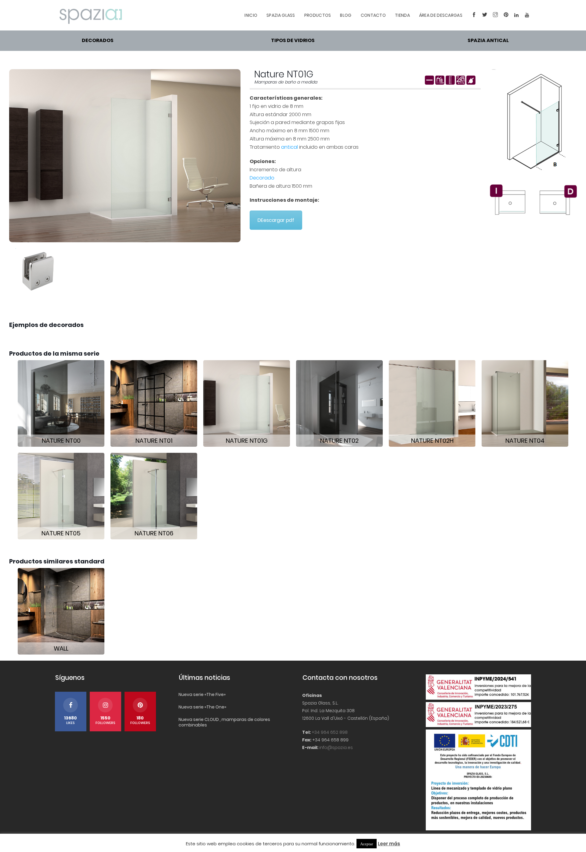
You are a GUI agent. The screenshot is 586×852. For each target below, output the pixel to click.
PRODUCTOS (317, 15)
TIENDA (402, 15)
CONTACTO (373, 15)
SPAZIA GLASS (280, 15)
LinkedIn (515, 15)
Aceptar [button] (366, 844)
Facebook (472, 15)
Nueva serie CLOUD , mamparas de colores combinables (224, 722)
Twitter (483, 15)
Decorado (262, 177)
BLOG (345, 15)
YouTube (525, 15)
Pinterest (504, 15)
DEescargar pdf (276, 220)
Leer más (389, 843)
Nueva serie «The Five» (202, 694)
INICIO (250, 15)
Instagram (493, 15)
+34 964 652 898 (330, 732)
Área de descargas (440, 15)
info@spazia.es (336, 747)
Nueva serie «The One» (202, 707)
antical (289, 147)
